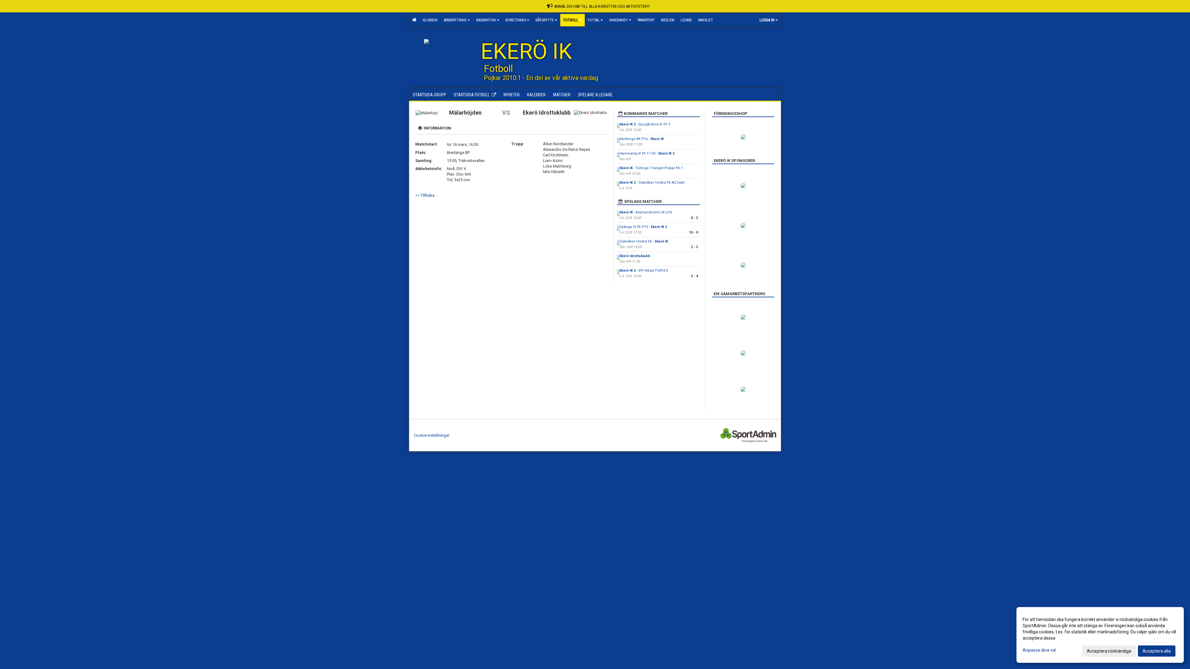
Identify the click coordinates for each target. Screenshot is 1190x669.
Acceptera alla (1157, 651)
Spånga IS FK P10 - (643, 227)
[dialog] (1100, 635)
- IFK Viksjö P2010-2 (643, 271)
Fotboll (570, 20)
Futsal (594, 20)
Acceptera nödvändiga (1109, 651)
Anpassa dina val (1039, 650)
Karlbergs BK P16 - (641, 139)
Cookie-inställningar (431, 435)
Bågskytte (545, 20)
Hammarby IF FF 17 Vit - (646, 153)
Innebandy (618, 20)
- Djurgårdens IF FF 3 (644, 124)
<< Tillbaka (424, 195)
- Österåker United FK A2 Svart (652, 183)
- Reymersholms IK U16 (645, 212)
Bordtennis (515, 20)
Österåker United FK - (643, 241)
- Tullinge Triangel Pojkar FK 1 (651, 168)
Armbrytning (455, 20)
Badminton (486, 20)
